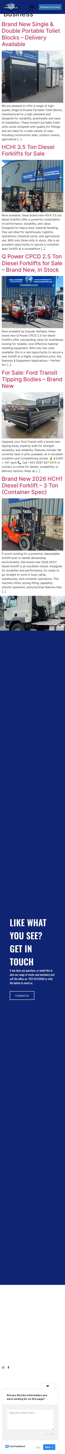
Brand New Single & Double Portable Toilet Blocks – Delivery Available (31, 34)
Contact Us (22, 995)
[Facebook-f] (8, 1367)
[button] (32, 7)
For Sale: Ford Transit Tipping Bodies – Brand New (32, 379)
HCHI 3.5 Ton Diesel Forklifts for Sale (28, 150)
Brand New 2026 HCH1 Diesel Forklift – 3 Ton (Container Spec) (32, 485)
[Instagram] (3, 1367)
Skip (38, 1446)
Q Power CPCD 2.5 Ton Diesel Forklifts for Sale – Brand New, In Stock (32, 263)
